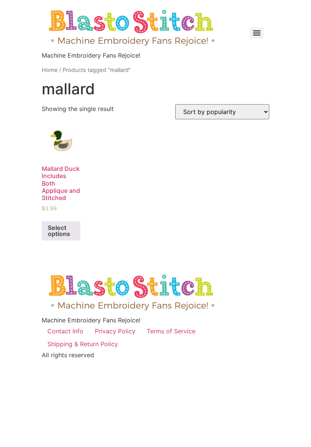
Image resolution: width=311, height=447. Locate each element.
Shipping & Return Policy (82, 344)
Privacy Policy (115, 331)
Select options (59, 231)
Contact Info (65, 331)
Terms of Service (171, 331)
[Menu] (257, 33)
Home (50, 70)
